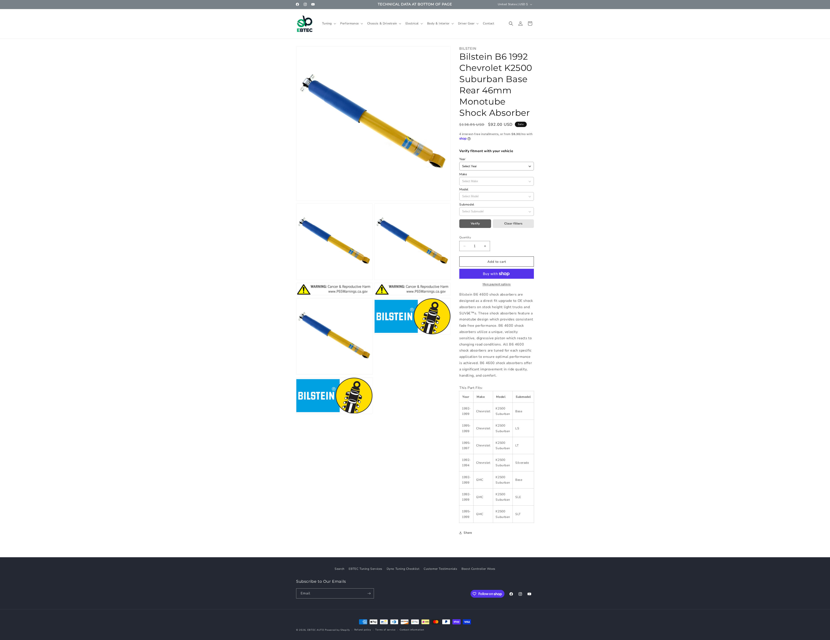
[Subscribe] (369, 593)
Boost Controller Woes (478, 569)
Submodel (466, 204)
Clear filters (513, 223)
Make (463, 174)
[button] (328, 23)
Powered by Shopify (337, 630)
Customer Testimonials (440, 569)
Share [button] (468, 533)
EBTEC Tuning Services (365, 569)
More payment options (497, 284)
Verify (475, 223)
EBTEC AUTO (315, 630)
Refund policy (362, 629)
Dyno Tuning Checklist (403, 569)
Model (463, 189)
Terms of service (385, 629)
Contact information (412, 629)
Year (462, 159)
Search (340, 569)
